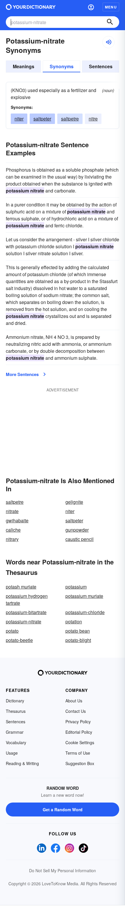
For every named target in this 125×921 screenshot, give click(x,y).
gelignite (74, 502)
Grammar (15, 732)
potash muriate (21, 586)
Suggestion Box (79, 763)
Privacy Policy (78, 721)
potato (12, 630)
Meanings (23, 66)
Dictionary (15, 701)
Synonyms (62, 66)
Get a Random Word (63, 809)
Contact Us (75, 711)
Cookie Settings (79, 742)
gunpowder (77, 529)
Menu (111, 7)
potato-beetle (19, 640)
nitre (93, 118)
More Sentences (22, 374)
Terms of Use (77, 753)
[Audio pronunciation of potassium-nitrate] (108, 42)
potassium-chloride (85, 612)
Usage (12, 753)
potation (73, 621)
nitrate (12, 511)
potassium (76, 586)
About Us (73, 701)
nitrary (12, 539)
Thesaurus (16, 711)
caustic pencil (79, 539)
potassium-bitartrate (26, 612)
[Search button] (110, 22)
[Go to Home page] (31, 6)
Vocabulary (16, 742)
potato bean (77, 630)
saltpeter (42, 118)
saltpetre (70, 118)
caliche (13, 529)
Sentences (100, 66)
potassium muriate (84, 596)
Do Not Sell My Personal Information (62, 870)
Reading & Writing (22, 763)
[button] (91, 7)
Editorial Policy (78, 732)
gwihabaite (17, 520)
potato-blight (78, 640)
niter (19, 118)
